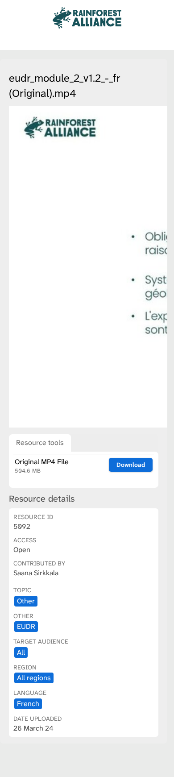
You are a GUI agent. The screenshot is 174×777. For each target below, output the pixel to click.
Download (130, 465)
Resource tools (40, 442)
